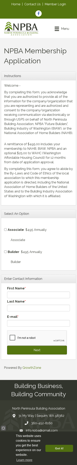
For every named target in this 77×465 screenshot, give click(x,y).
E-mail (12, 317)
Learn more (24, 460)
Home (15, 4)
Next (37, 350)
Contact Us (32, 4)
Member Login (55, 4)
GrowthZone (32, 368)
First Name (16, 288)
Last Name (16, 301)
